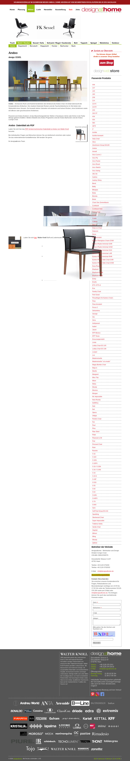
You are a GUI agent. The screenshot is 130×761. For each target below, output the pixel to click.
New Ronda (96, 400)
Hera (94, 320)
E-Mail (95, 613)
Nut (93, 409)
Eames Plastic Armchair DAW (102, 247)
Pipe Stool (95, 431)
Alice (94, 142)
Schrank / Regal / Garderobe (59, 43)
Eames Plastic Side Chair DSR (102, 260)
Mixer (94, 381)
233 (93, 110)
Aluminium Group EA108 (100, 145)
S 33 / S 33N (96, 466)
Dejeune (95, 231)
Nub (93, 406)
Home (12, 10)
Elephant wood (97, 276)
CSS (113, 758)
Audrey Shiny (97, 180)
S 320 (94, 457)
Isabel (94, 326)
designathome (17, 758)
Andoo (94, 148)
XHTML (118, 758)
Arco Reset (96, 164)
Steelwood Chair (98, 517)
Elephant (95, 269)
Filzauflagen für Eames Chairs (102, 298)
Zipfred (94, 543)
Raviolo (95, 451)
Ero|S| (94, 282)
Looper (94, 352)
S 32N (94, 460)
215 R (94, 107)
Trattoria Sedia (97, 524)
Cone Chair (96, 212)
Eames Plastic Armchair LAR (102, 253)
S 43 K (94, 476)
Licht (38, 10)
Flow (94, 301)
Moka (94, 384)
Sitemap (108, 758)
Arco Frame (96, 161)
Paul (93, 425)
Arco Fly (95, 158)
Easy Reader (96, 266)
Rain (94, 447)
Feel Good (96, 295)
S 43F (94, 479)
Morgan (95, 393)
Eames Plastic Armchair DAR (102, 244)
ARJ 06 (94, 174)
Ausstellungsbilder (101, 575)
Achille (94, 132)
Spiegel (93, 43)
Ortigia (94, 416)
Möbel (30, 10)
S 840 (94, 505)
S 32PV (95, 463)
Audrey (94, 177)
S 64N (94, 495)
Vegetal (95, 530)
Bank (73, 46)
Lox (93, 355)
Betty (94, 186)
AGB (95, 758)
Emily (94, 279)
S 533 (94, 482)
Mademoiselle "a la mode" (101, 361)
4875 (94, 126)
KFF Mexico (96, 333)
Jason (94, 330)
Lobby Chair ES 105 (99, 345)
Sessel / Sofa (38, 43)
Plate (94, 435)
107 (93, 88)
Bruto (94, 199)
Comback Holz (97, 209)
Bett (76, 43)
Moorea (95, 390)
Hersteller (48, 10)
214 (93, 101)
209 (93, 97)
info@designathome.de (106, 571)
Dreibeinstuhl (97, 237)
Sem (93, 508)
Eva (93, 288)
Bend (94, 183)
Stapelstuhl (22, 46)
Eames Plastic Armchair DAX (102, 250)
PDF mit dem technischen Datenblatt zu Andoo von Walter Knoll (47, 129)
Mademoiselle (97, 358)
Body (94, 193)
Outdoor (115, 43)
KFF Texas (96, 336)
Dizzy (94, 234)
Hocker (54, 46)
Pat (93, 422)
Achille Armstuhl (97, 135)
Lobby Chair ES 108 (99, 349)
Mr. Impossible (97, 396)
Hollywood (96, 323)
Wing (94, 536)
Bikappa (95, 190)
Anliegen (95, 618)
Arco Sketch (96, 167)
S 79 (93, 501)
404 (93, 116)
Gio (93, 317)
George (95, 314)
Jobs (78, 10)
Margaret (95, 374)
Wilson (94, 533)
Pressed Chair (97, 444)
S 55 (93, 486)
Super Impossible (98, 520)
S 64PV (95, 498)
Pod (93, 441)
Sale (70, 10)
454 (93, 120)
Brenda (94, 196)
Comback (95, 206)
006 (93, 85)
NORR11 (95, 403)
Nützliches (104, 43)
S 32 (93, 454)
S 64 (93, 492)
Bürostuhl (33, 46)
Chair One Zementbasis (100, 202)
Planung (21, 10)
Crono (94, 215)
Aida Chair (96, 139)
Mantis (94, 371)
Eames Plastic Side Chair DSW (103, 263)
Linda (94, 342)
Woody (94, 540)
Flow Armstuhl (97, 304)
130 (93, 91)
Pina (93, 428)
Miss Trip (95, 377)
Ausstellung (60, 10)
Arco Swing (96, 171)
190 (93, 94)
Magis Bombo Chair (99, 365)
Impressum (101, 758)
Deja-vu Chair (97, 228)
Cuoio (94, 218)
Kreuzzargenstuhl (98, 339)
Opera (94, 412)
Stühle (12, 46)
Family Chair (96, 291)
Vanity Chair (96, 527)
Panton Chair (96, 419)
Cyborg (94, 221)
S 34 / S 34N (96, 470)
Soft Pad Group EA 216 (100, 511)
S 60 (93, 489)
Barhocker (64, 46)
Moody (94, 387)
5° (93, 129)
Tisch (12, 43)
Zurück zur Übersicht (103, 51)
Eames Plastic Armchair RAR (102, 256)
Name (95, 602)
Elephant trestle (97, 272)
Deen (94, 225)
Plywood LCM (97, 438)
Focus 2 (95, 307)
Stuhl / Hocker (24, 43)
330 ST (94, 113)
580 (93, 123)
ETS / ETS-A (96, 285)
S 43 (93, 473)
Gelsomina (96, 310)
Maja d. (94, 368)
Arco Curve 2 (96, 155)
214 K (94, 104)
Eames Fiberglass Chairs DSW (103, 241)
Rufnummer (97, 607)
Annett (94, 151)
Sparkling (95, 514)
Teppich (83, 43)
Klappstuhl (44, 46)
